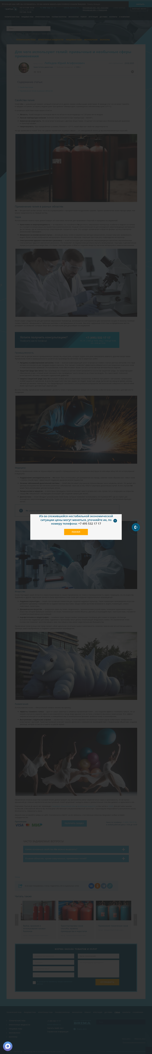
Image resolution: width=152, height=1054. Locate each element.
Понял (76, 531)
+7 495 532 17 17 (89, 523)
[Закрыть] (118, 518)
